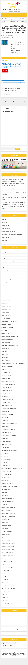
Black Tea (4, 453)
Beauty (3, 258)
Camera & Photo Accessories (8, 507)
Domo (2, 369)
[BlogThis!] (6, 94)
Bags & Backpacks (6, 561)
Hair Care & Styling (6, 501)
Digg (17, 90)
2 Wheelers (4, 492)
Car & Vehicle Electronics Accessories (10, 468)
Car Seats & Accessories (7, 513)
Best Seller (4, 240)
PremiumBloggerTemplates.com (9, 654)
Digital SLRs (4, 330)
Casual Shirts (4, 279)
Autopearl (4, 276)
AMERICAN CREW (5, 339)
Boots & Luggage (5, 387)
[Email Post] (2, 94)
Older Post (24, 101)
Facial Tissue (4, 534)
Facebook (11, 88)
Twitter (18, 88)
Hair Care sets (5, 444)
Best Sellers (23, 18)
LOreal (3, 504)
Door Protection (5, 465)
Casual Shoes (4, 510)
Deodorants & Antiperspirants (9, 336)
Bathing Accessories (6, 546)
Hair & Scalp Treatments (7, 390)
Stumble (11, 90)
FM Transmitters (5, 489)
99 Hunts (3, 600)
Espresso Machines (6, 567)
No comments (23, 86)
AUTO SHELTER (5, 540)
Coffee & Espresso (5, 375)
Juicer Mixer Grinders (7, 381)
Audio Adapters (5, 393)
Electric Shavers (5, 471)
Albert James (4, 528)
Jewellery (4, 273)
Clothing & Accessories (7, 252)
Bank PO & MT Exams (6, 579)
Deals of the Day (5, 237)
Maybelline (4, 318)
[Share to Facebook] (9, 94)
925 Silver (4, 597)
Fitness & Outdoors (6, 288)
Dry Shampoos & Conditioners (9, 408)
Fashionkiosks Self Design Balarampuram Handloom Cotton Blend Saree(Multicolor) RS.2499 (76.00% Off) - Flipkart (13, 192)
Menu (3, 15)
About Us (3, 219)
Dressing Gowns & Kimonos (8, 435)
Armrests (3, 537)
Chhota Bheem (5, 459)
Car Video (4, 417)
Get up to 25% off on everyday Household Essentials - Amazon (13, 159)
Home (14, 101)
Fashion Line (4, 378)
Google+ (5, 90)
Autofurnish (4, 297)
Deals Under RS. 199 (19, 21)
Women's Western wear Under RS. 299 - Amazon (12, 80)
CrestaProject (10, 653)
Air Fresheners (5, 315)
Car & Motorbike (5, 255)
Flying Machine (5, 474)
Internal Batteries (6, 372)
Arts (2, 573)
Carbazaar (4, 480)
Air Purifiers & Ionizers (7, 543)
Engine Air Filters (6, 495)
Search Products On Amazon (8, 231)
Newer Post (4, 101)
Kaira (3, 351)
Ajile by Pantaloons (6, 603)
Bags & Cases (4, 396)
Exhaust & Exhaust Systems (8, 423)
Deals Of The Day (6, 18)
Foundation (4, 411)
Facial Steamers (5, 426)
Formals (3, 357)
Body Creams (4, 447)
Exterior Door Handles (7, 498)
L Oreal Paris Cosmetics (7, 588)
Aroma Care (4, 438)
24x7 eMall (4, 519)
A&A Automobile (5, 303)
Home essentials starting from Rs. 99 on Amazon (13, 188)
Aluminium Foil (5, 432)
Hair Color (4, 570)
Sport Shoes (4, 309)
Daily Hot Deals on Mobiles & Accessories (11, 234)
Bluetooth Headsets (6, 327)
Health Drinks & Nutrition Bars (9, 321)
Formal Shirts (5, 285)
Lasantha (22, 653)
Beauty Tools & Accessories (8, 450)
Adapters (3, 420)
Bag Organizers (5, 477)
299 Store (3, 594)
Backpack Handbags (6, 483)
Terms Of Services (5, 228)
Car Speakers (4, 564)
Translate (12, 645)
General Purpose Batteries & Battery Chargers (12, 363)
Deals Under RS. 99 (8, 21)
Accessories (4, 294)
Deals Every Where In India (12, 10)
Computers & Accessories (7, 264)
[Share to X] (7, 94)
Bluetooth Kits (5, 402)
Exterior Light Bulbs (6, 552)
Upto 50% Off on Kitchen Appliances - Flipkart (12, 82)
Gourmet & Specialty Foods (8, 270)
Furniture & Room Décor (7, 555)
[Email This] (4, 94)
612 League (4, 312)
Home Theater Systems (7, 384)
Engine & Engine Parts (7, 516)
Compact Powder (5, 441)
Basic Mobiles (5, 306)
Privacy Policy (5, 225)
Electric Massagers (6, 531)
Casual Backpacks (6, 342)
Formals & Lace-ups (6, 366)
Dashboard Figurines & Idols (8, 345)
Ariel (2, 558)
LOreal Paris (4, 300)
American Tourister (6, 414)
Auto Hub (3, 282)
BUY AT (14, 58)
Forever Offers (15, 18)
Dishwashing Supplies (7, 429)
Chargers (3, 456)
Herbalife (3, 522)
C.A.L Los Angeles (5, 405)
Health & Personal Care (7, 261)
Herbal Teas (4, 348)
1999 (5, 70)
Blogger (17, 629)
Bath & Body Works (6, 525)
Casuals (3, 354)
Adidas (3, 462)
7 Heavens (4, 582)
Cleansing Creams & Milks (8, 486)
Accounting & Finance (7, 585)
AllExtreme (4, 333)
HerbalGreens (4, 591)
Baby (2, 267)
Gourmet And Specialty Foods (8, 576)
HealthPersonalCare (6, 549)
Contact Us (4, 222)
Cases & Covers (5, 360)
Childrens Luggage (6, 399)
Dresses (3, 291)
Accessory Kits (5, 324)
